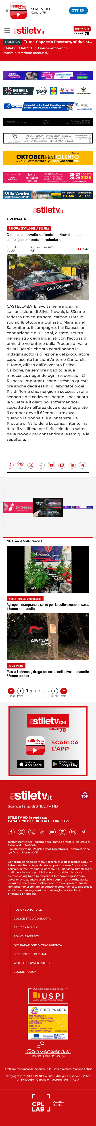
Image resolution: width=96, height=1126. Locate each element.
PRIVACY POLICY (26, 927)
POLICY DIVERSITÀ (27, 936)
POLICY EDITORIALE (28, 909)
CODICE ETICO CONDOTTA (32, 918)
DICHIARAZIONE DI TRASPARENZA (38, 945)
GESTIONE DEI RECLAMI (30, 954)
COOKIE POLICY (25, 971)
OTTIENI (78, 10)
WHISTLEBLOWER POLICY (32, 963)
